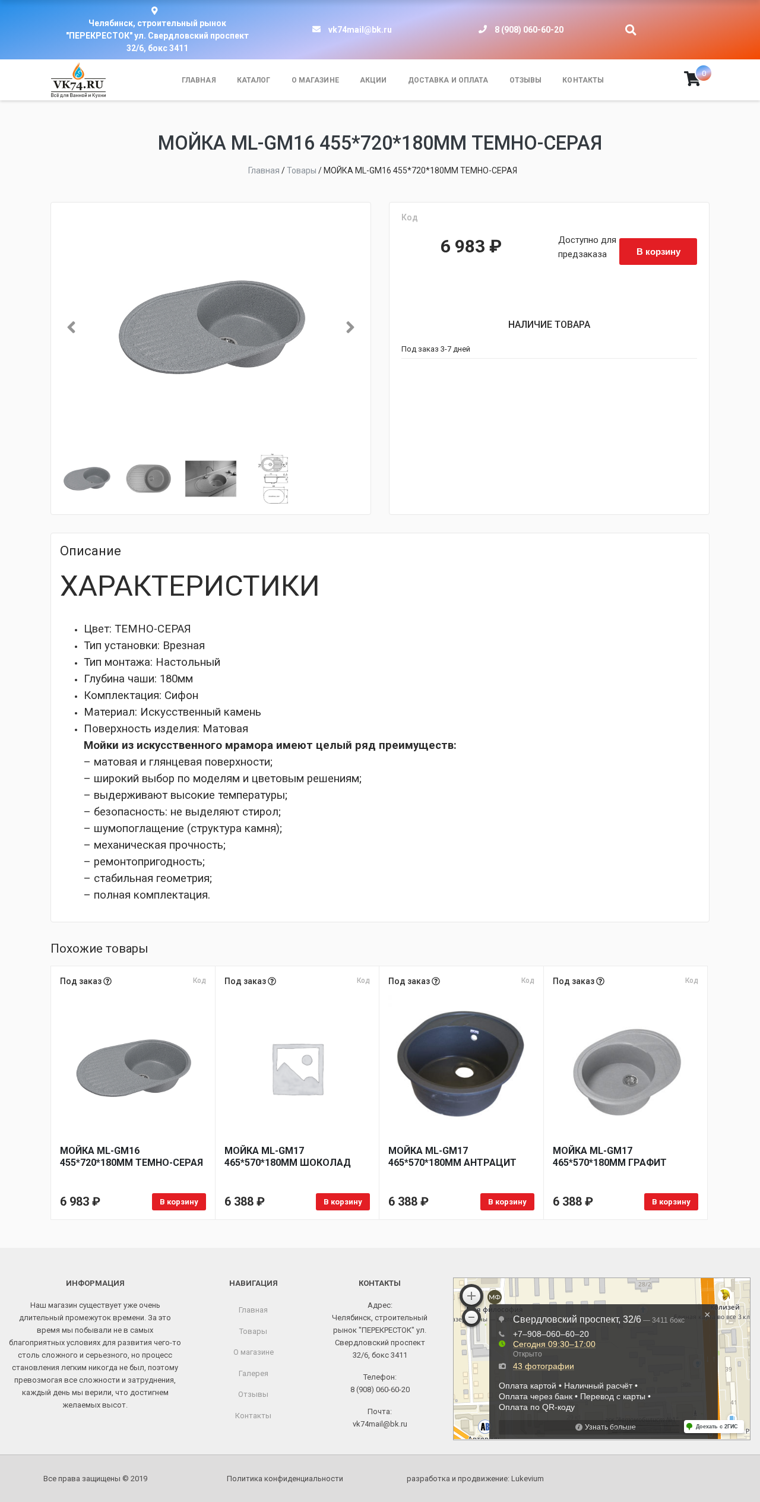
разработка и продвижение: (475, 1478)
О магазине (315, 80)
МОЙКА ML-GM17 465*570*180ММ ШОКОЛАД (287, 1156)
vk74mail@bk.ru (360, 29)
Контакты (583, 80)
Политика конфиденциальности (285, 1478)
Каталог (254, 80)
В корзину (658, 251)
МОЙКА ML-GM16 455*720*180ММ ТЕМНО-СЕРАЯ (131, 1156)
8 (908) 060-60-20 (529, 29)
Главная (199, 80)
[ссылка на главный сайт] (78, 80)
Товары (253, 1331)
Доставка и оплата (448, 80)
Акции (373, 80)
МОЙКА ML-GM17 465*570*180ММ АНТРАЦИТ (452, 1156)
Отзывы (525, 80)
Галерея (253, 1373)
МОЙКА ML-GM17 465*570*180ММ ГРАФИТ (610, 1156)
